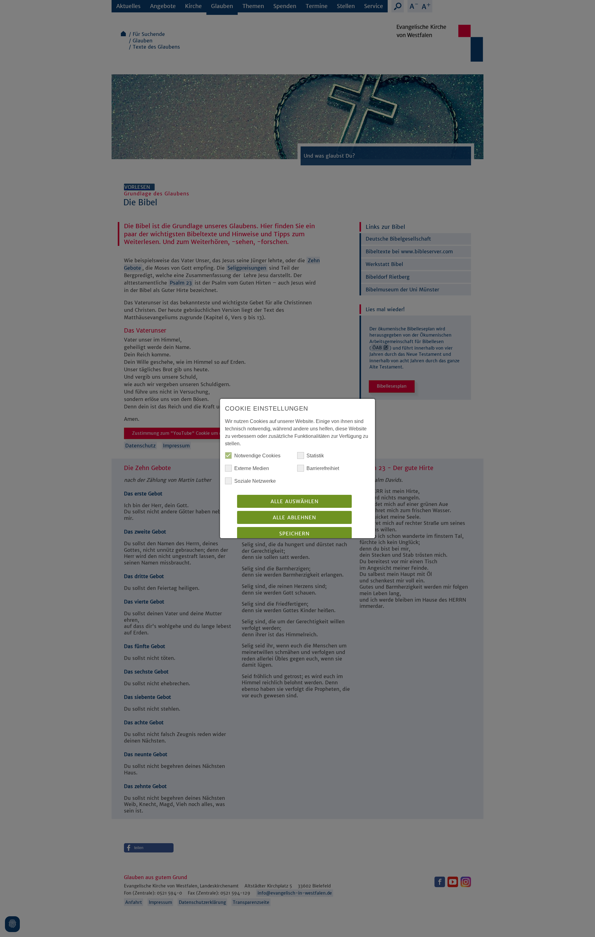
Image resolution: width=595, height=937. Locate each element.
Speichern (294, 533)
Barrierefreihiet (322, 468)
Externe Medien (251, 468)
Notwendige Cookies (257, 455)
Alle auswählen (295, 501)
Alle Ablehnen (294, 517)
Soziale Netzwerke (255, 481)
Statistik (315, 455)
